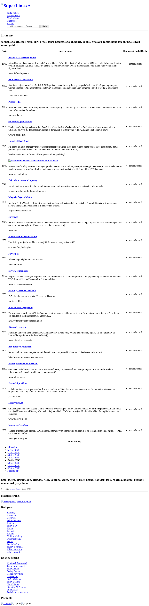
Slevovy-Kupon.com (18, 271)
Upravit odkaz (13, 15)
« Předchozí (12, 447)
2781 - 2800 (13, 452)
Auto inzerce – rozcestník (20, 79)
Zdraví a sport (13, 552)
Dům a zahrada (14, 520)
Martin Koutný (16, 489)
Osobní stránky (14, 539)
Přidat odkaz (12, 13)
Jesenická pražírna (17, 383)
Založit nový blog (15, 574)
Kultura (10, 533)
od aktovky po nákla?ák (20, 121)
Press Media (14, 102)
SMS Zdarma (13, 584)
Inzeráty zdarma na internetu (23, 363)
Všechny (11, 512)
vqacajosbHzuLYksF (18, 141)
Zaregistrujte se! (24, 501)
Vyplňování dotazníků (17, 563)
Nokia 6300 (12, 576)
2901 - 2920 (13, 468)
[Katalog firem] (8, 501)
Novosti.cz (13, 254)
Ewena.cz (13, 217)
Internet (10, 531)
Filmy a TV (12, 525)
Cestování (11, 518)
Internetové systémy (18, 425)
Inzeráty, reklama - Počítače (22, 290)
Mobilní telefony (14, 536)
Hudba (10, 528)
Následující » (13, 471)
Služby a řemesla (15, 546)
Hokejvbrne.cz (15, 403)
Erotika (10, 523)
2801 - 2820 (13, 455)
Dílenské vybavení (17, 327)
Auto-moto (12, 515)
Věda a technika (14, 549)
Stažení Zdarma (14, 579)
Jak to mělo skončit (16, 566)
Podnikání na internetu (17, 592)
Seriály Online (13, 571)
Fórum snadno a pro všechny (22, 236)
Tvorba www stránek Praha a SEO (40, 160)
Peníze (10, 541)
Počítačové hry (14, 544)
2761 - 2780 (13, 450)
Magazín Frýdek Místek (20, 197)
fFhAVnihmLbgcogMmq (20, 307)
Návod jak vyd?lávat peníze (22, 57)
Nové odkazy (13, 18)
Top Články (12, 589)
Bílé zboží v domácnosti (19, 346)
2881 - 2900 (13, 465)
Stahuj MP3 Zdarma (16, 587)
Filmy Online (13, 568)
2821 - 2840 (13, 457)
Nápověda (11, 21)
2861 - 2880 (13, 463)
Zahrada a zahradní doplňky (22, 180)
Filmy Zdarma (13, 581)
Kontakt (10, 23)
